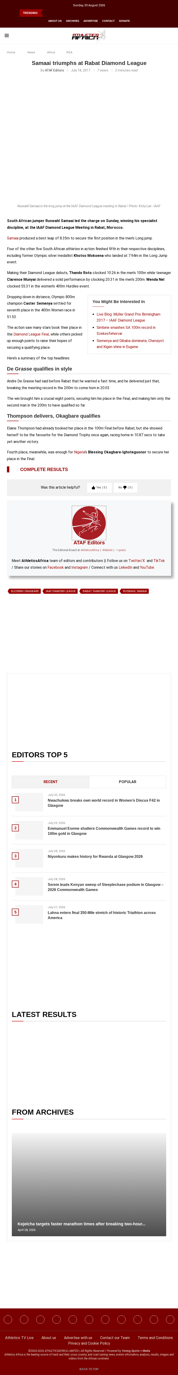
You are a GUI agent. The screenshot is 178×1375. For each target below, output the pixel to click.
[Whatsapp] (73, 1319)
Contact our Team (115, 1338)
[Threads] (138, 1319)
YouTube (147, 567)
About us (55, 20)
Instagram (79, 567)
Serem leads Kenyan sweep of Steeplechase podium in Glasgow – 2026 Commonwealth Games (105, 887)
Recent (51, 782)
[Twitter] (56, 1319)
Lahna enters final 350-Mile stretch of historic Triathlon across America (102, 915)
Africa (51, 52)
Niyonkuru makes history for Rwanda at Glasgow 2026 (95, 857)
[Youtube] (105, 1319)
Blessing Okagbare (25, 591)
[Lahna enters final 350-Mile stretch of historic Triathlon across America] (29, 914)
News (31, 52)
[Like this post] (28, 649)
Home (11, 52)
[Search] (171, 36)
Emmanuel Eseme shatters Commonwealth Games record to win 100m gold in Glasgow (104, 831)
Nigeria (79, 452)
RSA (69, 52)
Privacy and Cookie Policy (89, 1343)
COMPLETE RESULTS (44, 469)
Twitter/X (136, 560)
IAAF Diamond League (61, 591)
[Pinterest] (170, 1319)
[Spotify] (121, 1319)
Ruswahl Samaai (135, 591)
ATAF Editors (54, 70)
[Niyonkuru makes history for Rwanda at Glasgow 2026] (29, 858)
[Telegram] (154, 1319)
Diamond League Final (31, 334)
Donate (124, 20)
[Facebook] (8, 1319)
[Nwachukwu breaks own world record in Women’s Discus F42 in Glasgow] (29, 802)
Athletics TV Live (19, 1338)
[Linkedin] (40, 1319)
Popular (127, 782)
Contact (108, 20)
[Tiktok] (89, 1319)
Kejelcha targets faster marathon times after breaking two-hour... (82, 1224)
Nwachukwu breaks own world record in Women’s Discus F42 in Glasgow (104, 802)
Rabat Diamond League (99, 591)
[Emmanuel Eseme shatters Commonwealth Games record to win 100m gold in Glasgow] (29, 830)
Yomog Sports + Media (136, 1350)
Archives (72, 20)
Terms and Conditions (155, 1338)
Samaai (13, 238)
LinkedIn (125, 567)
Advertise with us (78, 1338)
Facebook (56, 567)
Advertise (90, 20)
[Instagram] (24, 1319)
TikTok (159, 560)
